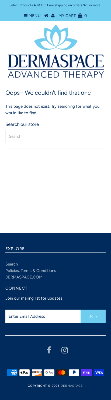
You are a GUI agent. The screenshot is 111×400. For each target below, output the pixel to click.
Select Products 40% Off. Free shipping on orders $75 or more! (55, 5)
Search (11, 264)
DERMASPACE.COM (24, 277)
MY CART (72, 15)
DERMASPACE (72, 386)
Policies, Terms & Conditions (30, 270)
